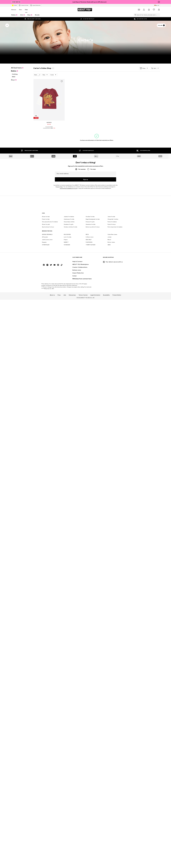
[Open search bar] (135, 15)
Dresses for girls (90, 222)
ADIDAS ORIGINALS (47, 234)
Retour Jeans (111, 242)
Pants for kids (46, 219)
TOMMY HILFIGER (90, 245)
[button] (144, 68)
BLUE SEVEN (67, 234)
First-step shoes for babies (115, 227)
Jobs (64, 295)
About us (52, 295)
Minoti (109, 239)
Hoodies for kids (90, 216)
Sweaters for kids (90, 224)
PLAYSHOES (89, 242)
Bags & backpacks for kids (93, 219)
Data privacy (72, 295)
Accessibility (106, 295)
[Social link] (44, 265)
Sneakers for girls (68, 224)
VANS (109, 245)
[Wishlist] (154, 10)
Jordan (109, 237)
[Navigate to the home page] (51, 258)
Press (59, 295)
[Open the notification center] (149, 9)
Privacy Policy (59, 187)
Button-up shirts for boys (93, 227)
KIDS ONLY (88, 239)
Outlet (15, 5)
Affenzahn (45, 237)
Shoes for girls (46, 224)
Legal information (95, 295)
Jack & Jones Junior (47, 239)
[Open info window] (159, 2)
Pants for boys (112, 224)
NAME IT (66, 242)
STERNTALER (45, 245)
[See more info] (49, 129)
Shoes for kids (46, 216)
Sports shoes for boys (48, 227)
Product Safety (117, 295)
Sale (35, 75)
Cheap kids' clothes (113, 219)
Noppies (44, 242)
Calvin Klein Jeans (112, 234)
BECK (87, 234)
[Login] (144, 10)
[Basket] (159, 10)
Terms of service (83, 295)
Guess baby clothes (69, 222)
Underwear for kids (69, 219)
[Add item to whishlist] (62, 81)
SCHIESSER (67, 245)
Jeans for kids (111, 216)
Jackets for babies (69, 216)
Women (13, 9)
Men (20, 9)
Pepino (66, 239)
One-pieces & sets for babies (50, 222)
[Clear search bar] (159, 15)
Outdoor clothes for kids (70, 227)
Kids (26, 9)
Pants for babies (112, 222)
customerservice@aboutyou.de (68, 188)
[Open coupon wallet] (139, 10)
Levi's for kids (67, 237)
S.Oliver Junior (90, 237)
